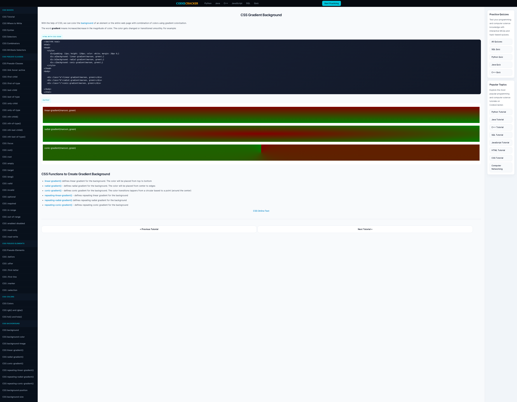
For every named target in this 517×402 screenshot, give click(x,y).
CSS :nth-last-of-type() (13, 136)
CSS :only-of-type (11, 110)
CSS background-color (13, 337)
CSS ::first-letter (10, 270)
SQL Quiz (496, 49)
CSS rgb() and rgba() (12, 310)
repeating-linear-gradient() (58, 195)
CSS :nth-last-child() (12, 130)
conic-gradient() (53, 190)
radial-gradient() (53, 185)
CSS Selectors (9, 36)
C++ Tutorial (498, 127)
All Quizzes (497, 41)
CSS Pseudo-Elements (13, 250)
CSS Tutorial (8, 16)
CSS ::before (8, 256)
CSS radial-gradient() (12, 357)
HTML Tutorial (498, 150)
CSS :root (7, 157)
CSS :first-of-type (11, 83)
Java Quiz (496, 65)
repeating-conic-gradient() (58, 205)
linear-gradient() (53, 181)
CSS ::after (7, 263)
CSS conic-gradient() (12, 363)
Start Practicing (331, 3)
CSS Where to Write (12, 23)
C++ (226, 3)
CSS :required (9, 203)
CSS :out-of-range (11, 217)
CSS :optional (9, 196)
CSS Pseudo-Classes (12, 63)
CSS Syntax (8, 30)
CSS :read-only (9, 230)
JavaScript (237, 3)
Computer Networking (497, 167)
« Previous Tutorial (149, 229)
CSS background (10, 330)
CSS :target (8, 170)
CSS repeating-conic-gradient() (18, 383)
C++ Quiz (496, 72)
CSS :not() (7, 150)
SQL (248, 3)
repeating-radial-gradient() (58, 200)
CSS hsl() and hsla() (12, 316)
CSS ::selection (9, 290)
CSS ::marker (8, 283)
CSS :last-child (9, 90)
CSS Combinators (11, 43)
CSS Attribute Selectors (14, 50)
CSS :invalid (8, 190)
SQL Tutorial (497, 135)
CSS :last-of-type (11, 97)
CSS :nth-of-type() (11, 123)
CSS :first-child (9, 76)
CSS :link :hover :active (13, 70)
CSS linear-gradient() (12, 350)
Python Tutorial (499, 112)
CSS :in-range (9, 210)
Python (208, 3)
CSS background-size (13, 397)
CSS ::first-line (9, 277)
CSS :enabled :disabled (13, 223)
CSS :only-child (10, 103)
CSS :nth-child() (10, 116)
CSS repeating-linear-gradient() (18, 370)
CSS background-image (14, 343)
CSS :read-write (10, 236)
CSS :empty (8, 163)
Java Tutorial (498, 119)
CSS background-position (14, 390)
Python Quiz (497, 57)
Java (217, 3)
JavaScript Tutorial (500, 142)
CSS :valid (7, 183)
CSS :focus (7, 143)
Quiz (256, 3)
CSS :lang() (7, 176)
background (87, 23)
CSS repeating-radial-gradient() (18, 376)
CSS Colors (7, 303)
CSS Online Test (261, 210)
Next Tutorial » (365, 229)
